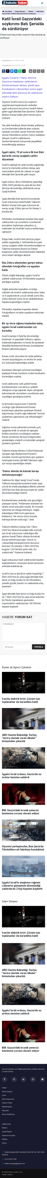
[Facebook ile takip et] (4, 1079)
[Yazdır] (30, 71)
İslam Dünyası (20, 11)
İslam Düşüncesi (8, 1099)
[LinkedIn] (15, 71)
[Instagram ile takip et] (33, 1079)
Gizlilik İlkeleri (7, 1132)
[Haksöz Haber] (15, 3)
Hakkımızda (6, 1124)
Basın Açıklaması (8, 1114)
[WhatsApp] (20, 71)
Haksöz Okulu (7, 1103)
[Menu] (42, 3)
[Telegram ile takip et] (42, 1079)
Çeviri (4, 1095)
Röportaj (5, 1110)
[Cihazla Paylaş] (24, 71)
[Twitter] (7, 71)
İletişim (4, 1128)
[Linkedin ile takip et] (23, 1079)
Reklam (4, 1139)
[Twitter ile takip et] (14, 1079)
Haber (4, 1088)
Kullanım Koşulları (8, 1135)
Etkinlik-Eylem (7, 1107)
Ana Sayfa (8, 11)
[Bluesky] (11, 71)
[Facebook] (3, 71)
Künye (4, 1143)
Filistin (30, 11)
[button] (34, 71)
